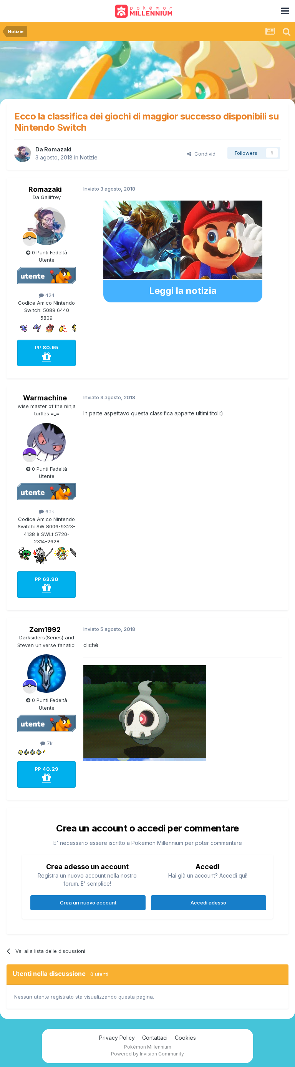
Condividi (204, 154)
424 (49, 295)
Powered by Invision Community (147, 1054)
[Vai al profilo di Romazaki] (22, 153)
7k (49, 743)
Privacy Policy (117, 1037)
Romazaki (57, 149)
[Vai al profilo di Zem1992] (46, 673)
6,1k (49, 511)
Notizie (89, 157)
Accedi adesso (208, 902)
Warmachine (45, 398)
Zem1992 (45, 630)
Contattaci (154, 1037)
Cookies (185, 1037)
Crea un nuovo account (88, 902)
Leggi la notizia (183, 290)
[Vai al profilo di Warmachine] (46, 442)
